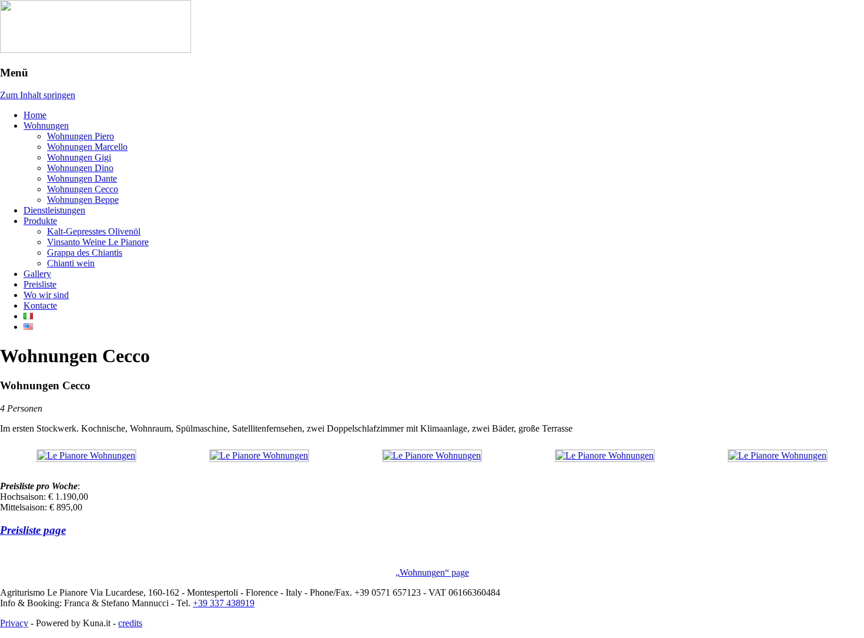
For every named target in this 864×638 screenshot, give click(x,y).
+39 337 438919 (223, 603)
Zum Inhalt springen (37, 95)
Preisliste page (33, 530)
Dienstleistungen (54, 210)
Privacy (14, 623)
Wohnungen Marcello (87, 147)
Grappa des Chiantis (84, 253)
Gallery (37, 274)
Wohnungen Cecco (82, 189)
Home (35, 115)
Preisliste (40, 284)
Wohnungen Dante (82, 178)
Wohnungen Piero (80, 136)
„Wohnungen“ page (432, 572)
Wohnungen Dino (80, 168)
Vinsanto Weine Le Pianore (98, 242)
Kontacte (40, 305)
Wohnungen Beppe (83, 200)
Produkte (40, 221)
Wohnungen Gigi (79, 157)
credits (130, 623)
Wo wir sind (46, 295)
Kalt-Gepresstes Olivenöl (93, 231)
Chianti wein (71, 263)
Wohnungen (46, 126)
